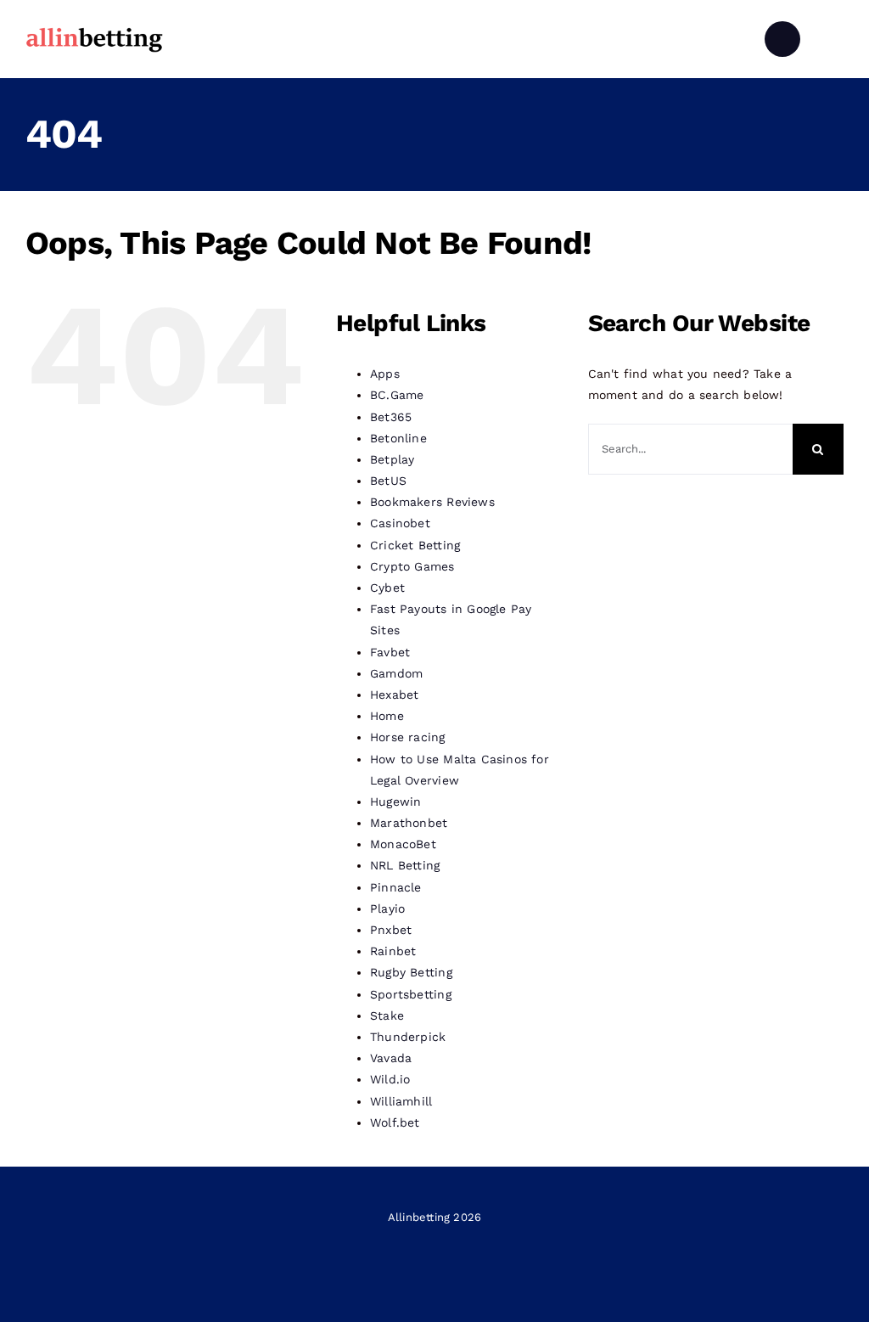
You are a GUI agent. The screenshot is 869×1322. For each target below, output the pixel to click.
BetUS (388, 480)
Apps (385, 373)
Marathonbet (408, 823)
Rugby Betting (411, 972)
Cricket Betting (415, 545)
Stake (387, 1015)
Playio (387, 908)
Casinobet (400, 523)
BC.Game (396, 395)
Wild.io (390, 1079)
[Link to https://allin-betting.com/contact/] (782, 39)
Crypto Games (412, 566)
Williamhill (401, 1101)
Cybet (387, 587)
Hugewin (395, 801)
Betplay (392, 459)
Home (387, 716)
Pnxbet (391, 930)
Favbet (390, 652)
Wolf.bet (395, 1122)
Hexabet (394, 694)
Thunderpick (408, 1037)
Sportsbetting (410, 994)
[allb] (94, 30)
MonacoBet (403, 844)
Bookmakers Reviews (432, 502)
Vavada (391, 1058)
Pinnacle (396, 887)
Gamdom (396, 673)
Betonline (398, 438)
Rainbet (393, 951)
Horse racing (408, 737)
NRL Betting (405, 865)
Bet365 (391, 417)
